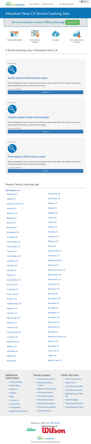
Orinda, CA (52, 222)
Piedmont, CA (53, 241)
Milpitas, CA (11, 356)
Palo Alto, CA (53, 232)
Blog (11, 396)
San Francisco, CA (13, 190)
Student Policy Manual (18, 411)
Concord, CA (12, 251)
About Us (13, 389)
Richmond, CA (53, 265)
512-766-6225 (52, 423)
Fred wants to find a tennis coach (26, 156)
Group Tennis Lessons (73, 390)
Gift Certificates (16, 382)
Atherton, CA (12, 213)
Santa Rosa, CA (53, 327)
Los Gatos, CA (12, 337)
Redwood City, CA (55, 260)
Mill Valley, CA (12, 351)
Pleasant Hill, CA (54, 251)
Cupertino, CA (12, 261)
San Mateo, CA (53, 303)
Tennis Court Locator (73, 379)
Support (13, 393)
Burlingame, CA (13, 232)
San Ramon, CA (54, 317)
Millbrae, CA (11, 346)
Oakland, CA (53, 213)
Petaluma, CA (53, 237)
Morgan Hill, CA (54, 194)
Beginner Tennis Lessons (47, 389)
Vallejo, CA (52, 355)
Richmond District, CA (56, 270)
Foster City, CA (12, 294)
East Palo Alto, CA (14, 280)
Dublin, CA (11, 275)
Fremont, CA (12, 299)
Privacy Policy (15, 407)
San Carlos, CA (53, 289)
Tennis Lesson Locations (47, 407)
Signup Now (72, 22)
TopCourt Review (44, 411)
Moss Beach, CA (54, 198)
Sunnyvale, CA (53, 346)
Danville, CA (11, 270)
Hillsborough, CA (13, 318)
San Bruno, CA (53, 284)
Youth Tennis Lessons (46, 396)
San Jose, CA (53, 294)
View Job (45, 92)
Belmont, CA (12, 218)
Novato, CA (52, 208)
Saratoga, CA (53, 332)
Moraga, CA (11, 361)
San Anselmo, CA (54, 279)
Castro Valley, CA (13, 242)
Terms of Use (15, 404)
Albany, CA (11, 199)
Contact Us (14, 400)
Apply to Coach (47, 4)
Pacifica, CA (52, 227)
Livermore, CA (12, 327)
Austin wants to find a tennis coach (27, 77)
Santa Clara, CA (54, 322)
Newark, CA (52, 203)
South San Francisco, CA (57, 336)
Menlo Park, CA (13, 342)
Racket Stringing (71, 400)
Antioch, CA (11, 208)
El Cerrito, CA (12, 285)
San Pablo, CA (53, 308)
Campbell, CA (12, 237)
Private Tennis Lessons (46, 379)
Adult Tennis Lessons (46, 400)
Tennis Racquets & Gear (74, 407)
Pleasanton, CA (54, 256)
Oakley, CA (52, 218)
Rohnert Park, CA (54, 275)
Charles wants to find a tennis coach (28, 117)
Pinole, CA (52, 246)
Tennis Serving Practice (74, 386)
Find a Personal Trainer (74, 403)
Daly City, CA (12, 266)
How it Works (34, 4)
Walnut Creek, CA (55, 360)
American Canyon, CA (15, 204)
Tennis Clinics (70, 383)
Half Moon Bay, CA (14, 304)
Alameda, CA (12, 194)
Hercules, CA (12, 313)
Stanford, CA (53, 341)
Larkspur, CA (12, 323)
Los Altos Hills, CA (14, 332)
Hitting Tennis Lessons (46, 403)
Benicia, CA (11, 223)
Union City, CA (53, 351)
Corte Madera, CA (14, 256)
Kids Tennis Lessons (45, 392)
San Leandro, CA (54, 298)
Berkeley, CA (12, 227)
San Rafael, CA (53, 313)
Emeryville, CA (12, 289)
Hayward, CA (12, 308)
